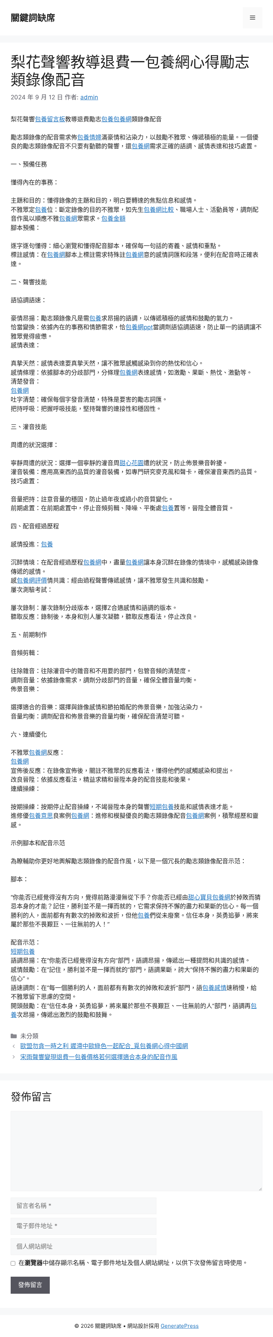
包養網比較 (159, 209)
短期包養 (162, 806)
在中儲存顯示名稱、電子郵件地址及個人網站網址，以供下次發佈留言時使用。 (133, 1262)
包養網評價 (32, 580)
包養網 (122, 119)
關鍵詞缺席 (33, 17)
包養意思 (41, 815)
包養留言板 (50, 119)
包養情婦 (89, 137)
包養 (107, 119)
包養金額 (113, 218)
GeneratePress (180, 1325)
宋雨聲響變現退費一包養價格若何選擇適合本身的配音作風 (98, 1057)
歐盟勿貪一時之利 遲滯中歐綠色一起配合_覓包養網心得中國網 (104, 1046)
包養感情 (214, 987)
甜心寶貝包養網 (209, 897)
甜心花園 (131, 463)
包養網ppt (139, 327)
